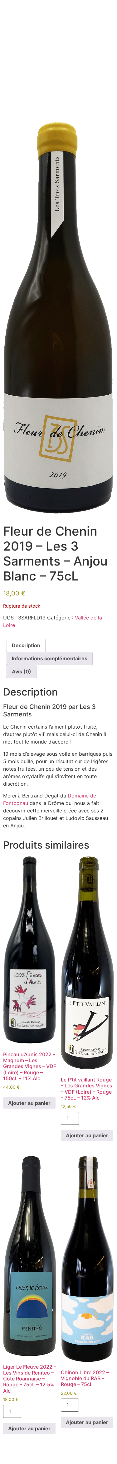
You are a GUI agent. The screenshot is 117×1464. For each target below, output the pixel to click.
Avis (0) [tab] (21, 671)
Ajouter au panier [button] (29, 1103)
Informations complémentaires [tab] (49, 658)
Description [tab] (26, 645)
